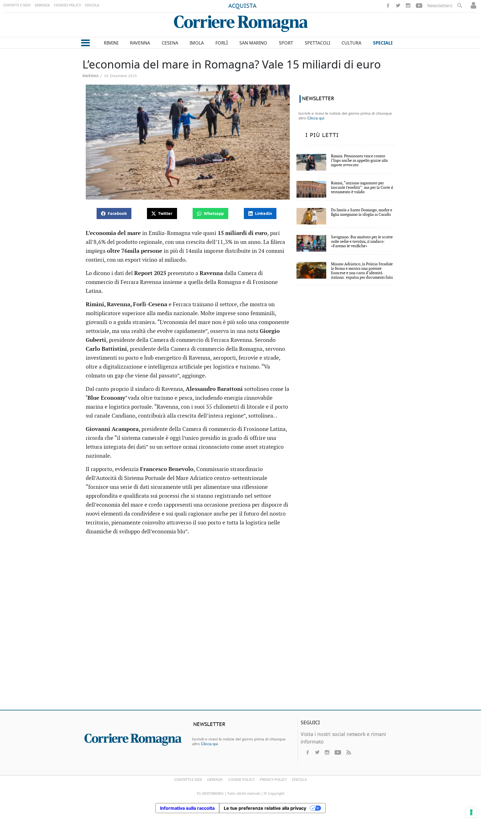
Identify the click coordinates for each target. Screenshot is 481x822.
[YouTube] (419, 5)
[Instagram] (408, 5)
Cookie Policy (241, 779)
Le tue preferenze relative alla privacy (265, 808)
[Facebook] (388, 5)
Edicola (299, 779)
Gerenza (215, 779)
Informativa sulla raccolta (187, 808)
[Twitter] (398, 5)
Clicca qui (315, 118)
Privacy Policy (273, 779)
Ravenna (90, 75)
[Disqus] (240, 625)
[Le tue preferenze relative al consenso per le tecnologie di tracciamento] (471, 812)
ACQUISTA (242, 6)
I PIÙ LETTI (322, 135)
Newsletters (440, 6)
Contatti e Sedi (188, 779)
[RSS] (348, 752)
